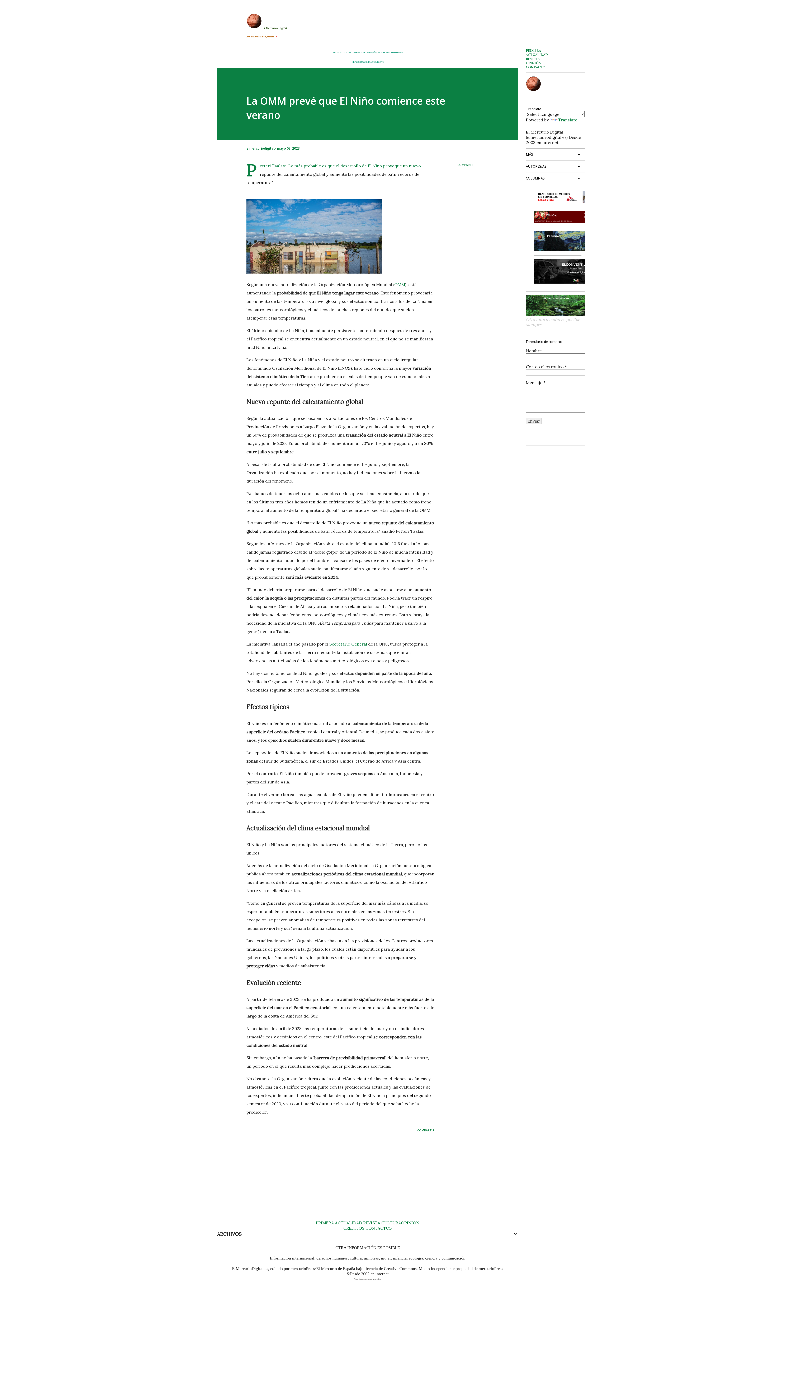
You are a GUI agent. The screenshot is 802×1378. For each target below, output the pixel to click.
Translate (567, 119)
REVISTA (362, 52)
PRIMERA (338, 52)
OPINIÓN (372, 52)
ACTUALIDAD (350, 52)
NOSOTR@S (397, 52)
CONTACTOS (378, 1228)
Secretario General (348, 644)
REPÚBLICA (358, 61)
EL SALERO (384, 52)
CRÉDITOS (353, 1228)
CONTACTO (535, 67)
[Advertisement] (333, 1168)
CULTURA (391, 1222)
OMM (399, 284)
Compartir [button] (466, 165)
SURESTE (379, 61)
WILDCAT (369, 61)
